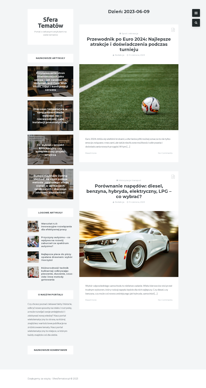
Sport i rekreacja (130, 33)
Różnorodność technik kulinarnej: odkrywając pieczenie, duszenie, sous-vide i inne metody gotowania (57, 273)
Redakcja (119, 55)
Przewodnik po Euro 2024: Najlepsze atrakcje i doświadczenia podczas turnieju (129, 44)
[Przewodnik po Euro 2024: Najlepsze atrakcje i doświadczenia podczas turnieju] (128, 97)
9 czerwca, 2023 (137, 55)
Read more (91, 153)
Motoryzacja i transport (130, 180)
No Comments (165, 153)
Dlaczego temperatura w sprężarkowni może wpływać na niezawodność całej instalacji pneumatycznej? (50, 116)
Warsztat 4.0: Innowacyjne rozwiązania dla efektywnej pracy (56, 226)
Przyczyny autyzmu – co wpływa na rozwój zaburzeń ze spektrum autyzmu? (55, 242)
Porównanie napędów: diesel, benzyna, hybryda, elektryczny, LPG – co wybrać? (128, 191)
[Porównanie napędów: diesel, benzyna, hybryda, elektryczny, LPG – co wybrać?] (128, 244)
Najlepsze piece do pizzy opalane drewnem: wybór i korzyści (57, 257)
